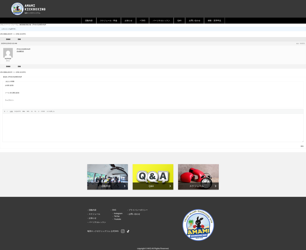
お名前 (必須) (9, 85)
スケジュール (94, 214)
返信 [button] (297, 43)
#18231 (302, 43)
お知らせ (128, 21)
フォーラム (14, 25)
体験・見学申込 (214, 21)
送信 (302, 146)
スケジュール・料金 (108, 21)
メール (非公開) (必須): (12, 93)
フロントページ (5, 25)
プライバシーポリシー (138, 210)
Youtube (117, 219)
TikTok (117, 216)
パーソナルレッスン (161, 21)
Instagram (118, 213)
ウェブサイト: (9, 100)
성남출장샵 (20, 51)
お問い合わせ (194, 21)
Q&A (179, 21)
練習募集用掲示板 (25, 25)
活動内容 (89, 21)
